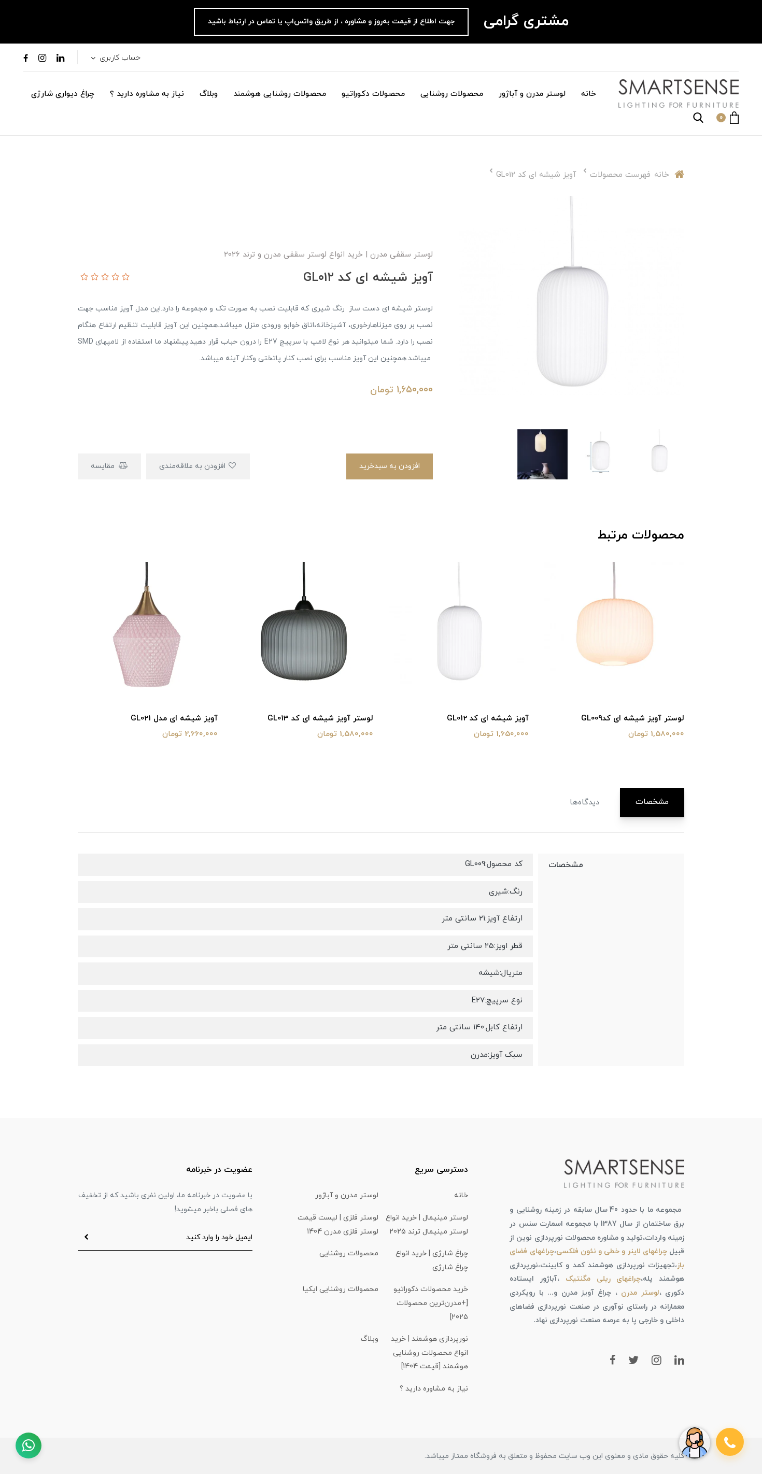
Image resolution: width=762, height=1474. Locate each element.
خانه (588, 94)
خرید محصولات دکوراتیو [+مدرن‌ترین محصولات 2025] (430, 1303)
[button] (727, 117)
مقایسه (104, 466)
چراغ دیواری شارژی (62, 94)
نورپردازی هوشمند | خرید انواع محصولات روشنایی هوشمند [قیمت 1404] (429, 1352)
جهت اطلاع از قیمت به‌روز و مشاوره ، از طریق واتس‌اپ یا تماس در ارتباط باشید (331, 21)
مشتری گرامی (524, 21)
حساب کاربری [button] (118, 58)
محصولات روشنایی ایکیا (340, 1289)
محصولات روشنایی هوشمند (279, 94)
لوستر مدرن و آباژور (532, 94)
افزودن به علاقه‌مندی (193, 466)
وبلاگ (209, 94)
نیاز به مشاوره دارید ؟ (147, 94)
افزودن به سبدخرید (389, 466)
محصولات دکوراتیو (373, 94)
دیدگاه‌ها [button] (584, 802)
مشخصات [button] (652, 802)
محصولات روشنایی (451, 94)
